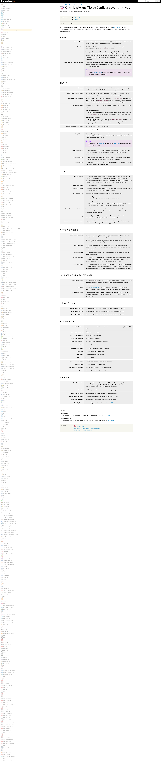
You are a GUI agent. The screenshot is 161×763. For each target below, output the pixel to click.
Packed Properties (7, 51)
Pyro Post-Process (7, 183)
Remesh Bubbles (7, 310)
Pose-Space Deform (7, 161)
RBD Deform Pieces (7, 245)
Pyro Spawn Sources (8, 198)
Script (4, 370)
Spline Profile (6, 457)
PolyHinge (5, 137)
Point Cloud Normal (7, 94)
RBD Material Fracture (8, 267)
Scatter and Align (7, 362)
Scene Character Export (8, 366)
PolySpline (5, 150)
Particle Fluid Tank (7, 64)
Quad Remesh (6, 211)
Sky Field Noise (6, 413)
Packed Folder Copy (7, 47)
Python (5, 207)
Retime (5, 323)
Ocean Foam (6, 15)
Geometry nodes (78, 5)
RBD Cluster (6, 226)
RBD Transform (6, 273)
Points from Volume (7, 118)
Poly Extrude (6, 125)
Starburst (5, 478)
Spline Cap (5, 444)
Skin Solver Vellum (7, 407)
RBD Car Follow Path (8, 217)
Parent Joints (6, 60)
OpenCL (5, 23)
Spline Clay (5, 446)
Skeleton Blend (6, 394)
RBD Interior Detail (7, 263)
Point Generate (6, 103)
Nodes (70, 5)
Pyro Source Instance (8, 191)
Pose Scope (5, 159)
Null (4, 6)
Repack (5, 316)
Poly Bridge (6, 120)
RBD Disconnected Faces (8, 250)
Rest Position (6, 321)
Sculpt (4, 372)
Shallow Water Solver (8, 383)
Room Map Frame (7, 357)
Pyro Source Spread (7, 196)
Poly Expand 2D (6, 122)
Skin (4, 398)
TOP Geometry (6, 502)
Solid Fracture (6, 429)
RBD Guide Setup (7, 258)
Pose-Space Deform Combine (10, 163)
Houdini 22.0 (63, 5)
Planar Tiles (6, 84)
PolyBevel (5, 127)
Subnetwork (6, 489)
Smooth (5, 420)
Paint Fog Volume (7, 55)
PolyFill (5, 133)
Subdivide (5, 487)
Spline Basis (6, 441)
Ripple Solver (6, 355)
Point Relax (5, 107)
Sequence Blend (7, 379)
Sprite (4, 474)
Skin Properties (6, 403)
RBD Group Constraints (8, 256)
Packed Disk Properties (8, 45)
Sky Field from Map (7, 418)
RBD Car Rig (6, 222)
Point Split (5, 112)
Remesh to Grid (6, 314)
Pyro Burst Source (7, 181)
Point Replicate (6, 109)
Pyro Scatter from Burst (8, 185)
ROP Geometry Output (8, 286)
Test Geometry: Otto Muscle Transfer (83, 430)
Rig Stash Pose (6, 351)
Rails (4, 295)
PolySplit (5, 153)
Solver (4, 431)
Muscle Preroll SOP (97, 72)
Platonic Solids (6, 86)
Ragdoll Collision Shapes (8, 291)
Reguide (5, 306)
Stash (4, 480)
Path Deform (6, 68)
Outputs (76, 19)
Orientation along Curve (8, 28)
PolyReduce (6, 146)
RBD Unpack (6, 275)
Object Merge (6, 10)
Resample (5, 319)
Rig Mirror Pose (6, 344)
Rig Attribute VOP (7, 334)
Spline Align (6, 439)
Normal (5, 4)
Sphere (5, 435)
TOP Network (6, 504)
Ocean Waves (6, 21)
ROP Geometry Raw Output (9, 288)
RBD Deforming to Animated (9, 247)
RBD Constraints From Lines (9, 239)
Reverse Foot (6, 327)
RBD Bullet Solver (7, 213)
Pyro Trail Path (6, 202)
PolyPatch (5, 142)
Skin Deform (6, 401)
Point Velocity (6, 114)
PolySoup (5, 148)
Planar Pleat (6, 81)
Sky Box (5, 409)
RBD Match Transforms (8, 265)
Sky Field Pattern (7, 416)
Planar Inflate (6, 75)
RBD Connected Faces (8, 232)
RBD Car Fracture (7, 219)
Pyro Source (6, 189)
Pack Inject (5, 40)
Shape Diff (5, 385)
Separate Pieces (6, 377)
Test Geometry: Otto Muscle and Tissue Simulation (87, 428)
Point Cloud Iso (6, 90)
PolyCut (5, 129)
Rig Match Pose (6, 342)
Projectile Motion (7, 174)
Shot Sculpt (6, 388)
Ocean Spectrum (7, 19)
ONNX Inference (6, 8)
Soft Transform (6, 426)
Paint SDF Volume (7, 58)
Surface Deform (7, 493)
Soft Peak (5, 424)
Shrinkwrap (6, 390)
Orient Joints (6, 25)
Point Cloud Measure (8, 92)
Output (5, 34)
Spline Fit (5, 454)
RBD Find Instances (7, 254)
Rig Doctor (5, 340)
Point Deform (6, 101)
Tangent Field (6, 508)
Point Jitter (5, 105)
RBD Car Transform (7, 224)
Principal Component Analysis (10, 172)
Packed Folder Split (7, 49)
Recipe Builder (6, 301)
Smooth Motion (6, 422)
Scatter (5, 359)
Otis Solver (117, 143)
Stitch (4, 482)
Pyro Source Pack (7, 194)
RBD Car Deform (7, 215)
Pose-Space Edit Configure (9, 168)
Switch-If (5, 500)
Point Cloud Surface (7, 99)
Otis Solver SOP (117, 27)
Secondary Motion (7, 375)
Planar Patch (6, 77)
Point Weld (5, 116)
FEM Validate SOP (94, 287)
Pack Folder (6, 38)
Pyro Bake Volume (7, 178)
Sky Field (5, 411)
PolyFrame (5, 135)
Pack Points (5, 43)
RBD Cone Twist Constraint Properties (11, 228)
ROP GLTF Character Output (9, 284)
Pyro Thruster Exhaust (8, 200)
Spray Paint (6, 472)
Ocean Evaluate (6, 12)
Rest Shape (102, 143)
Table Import (6, 506)
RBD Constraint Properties (9, 235)
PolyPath (5, 144)
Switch (4, 498)
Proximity (5, 176)
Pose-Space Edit (7, 165)
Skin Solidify (6, 405)
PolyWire (5, 155)
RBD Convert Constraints (9, 243)
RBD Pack (5, 269)
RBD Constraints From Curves (10, 237)
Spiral (4, 437)
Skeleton (5, 392)
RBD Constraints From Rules (9, 241)
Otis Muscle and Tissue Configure (10, 30)
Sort (4, 433)
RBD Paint (5, 271)
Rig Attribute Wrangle (8, 336)
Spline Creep (6, 448)
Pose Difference (6, 157)
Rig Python (5, 349)
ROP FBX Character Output (9, 282)
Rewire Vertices (6, 332)
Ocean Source (6, 17)
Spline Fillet (5, 452)
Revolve (5, 329)
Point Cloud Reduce (7, 96)
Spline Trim (5, 465)
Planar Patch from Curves (9, 79)
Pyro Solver (6, 187)
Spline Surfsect (6, 463)
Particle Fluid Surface (8, 62)
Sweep (4, 495)
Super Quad (6, 491)
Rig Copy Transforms (8, 338)
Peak (4, 71)
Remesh (5, 308)
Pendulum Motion (7, 73)
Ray (4, 299)
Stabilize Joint (6, 476)
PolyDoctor (5, 131)
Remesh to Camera (7, 312)
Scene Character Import (8, 368)
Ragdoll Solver (6, 293)
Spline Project (6, 459)
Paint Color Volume (7, 53)
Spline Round (6, 461)
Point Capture (6, 88)
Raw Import (6, 297)
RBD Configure (6, 230)
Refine (4, 303)
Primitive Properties (7, 170)
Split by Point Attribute (8, 470)
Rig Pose (5, 347)
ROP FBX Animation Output (9, 280)
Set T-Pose (5, 381)
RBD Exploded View (7, 252)
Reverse (5, 325)
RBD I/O (5, 260)
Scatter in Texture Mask (8, 364)
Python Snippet (6, 209)
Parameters (78, 17)
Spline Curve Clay (7, 450)
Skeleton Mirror (6, 396)
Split (4, 467)
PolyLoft (5, 140)
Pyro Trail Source (7, 204)
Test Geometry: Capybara (9, 510)
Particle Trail (6, 66)
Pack (4, 36)
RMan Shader (6, 278)
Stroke (4, 485)
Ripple (4, 353)
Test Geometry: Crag (7, 513)
